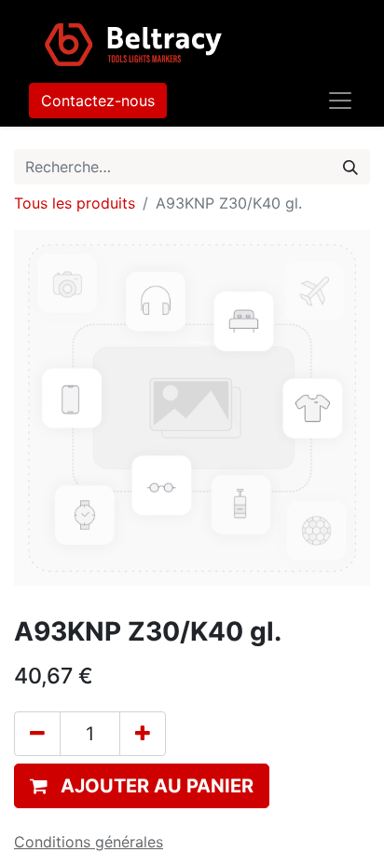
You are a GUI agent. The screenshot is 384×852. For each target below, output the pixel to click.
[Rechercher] (350, 166)
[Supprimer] (37, 733)
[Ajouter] (142, 733)
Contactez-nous (98, 100)
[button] (141, 786)
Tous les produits (74, 203)
